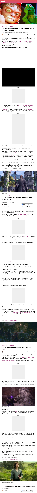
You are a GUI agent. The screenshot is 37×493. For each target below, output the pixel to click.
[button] (34, 34)
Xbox (18, 170)
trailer (16, 411)
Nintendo (12, 482)
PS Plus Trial (11, 155)
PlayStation (15, 170)
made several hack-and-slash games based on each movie (21, 312)
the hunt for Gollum (20, 357)
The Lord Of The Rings (8, 170)
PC (12, 170)
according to (29, 109)
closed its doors (14, 152)
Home (3, 24)
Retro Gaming (14, 320)
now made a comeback (22, 214)
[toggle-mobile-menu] (35, 1)
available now (25, 236)
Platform (8, 482)
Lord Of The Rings (30, 357)
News (6, 24)
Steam (21, 459)
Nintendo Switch (22, 170)
